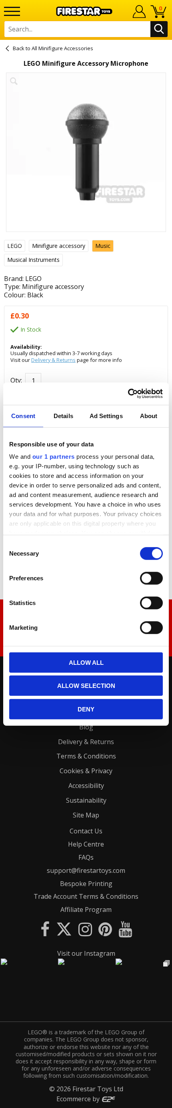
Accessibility (86, 785)
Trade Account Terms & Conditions (86, 896)
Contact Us (86, 831)
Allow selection (86, 685)
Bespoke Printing (86, 883)
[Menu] (12, 11)
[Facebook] (45, 929)
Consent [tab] (23, 415)
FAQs (86, 857)
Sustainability (86, 800)
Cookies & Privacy (86, 770)
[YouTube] (125, 929)
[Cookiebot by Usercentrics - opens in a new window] (128, 394)
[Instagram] (85, 929)
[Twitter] (64, 929)
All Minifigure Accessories (62, 48)
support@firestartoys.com (86, 870)
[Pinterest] (105, 929)
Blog (86, 727)
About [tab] (149, 415)
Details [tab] (63, 415)
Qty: (16, 380)
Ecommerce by (78, 1098)
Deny (86, 708)
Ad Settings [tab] (106, 415)
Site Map (86, 815)
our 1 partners (53, 456)
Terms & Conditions (86, 756)
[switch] (151, 578)
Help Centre (86, 844)
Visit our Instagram (86, 953)
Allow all (86, 662)
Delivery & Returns (53, 359)
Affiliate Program (86, 909)
